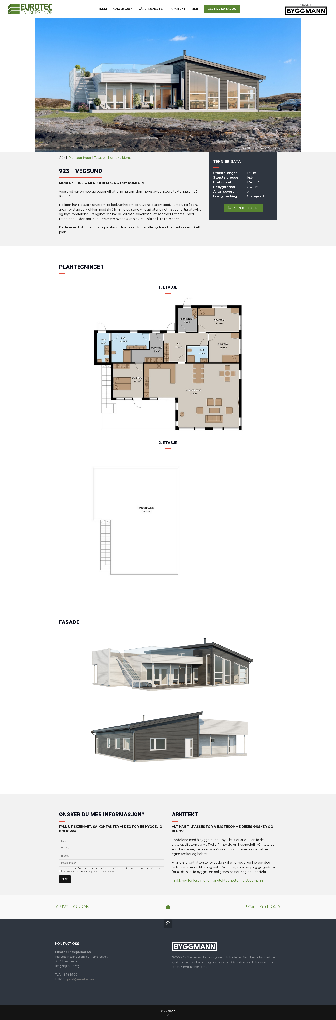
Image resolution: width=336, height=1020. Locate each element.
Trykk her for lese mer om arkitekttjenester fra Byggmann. (217, 880)
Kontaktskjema (120, 158)
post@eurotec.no (80, 979)
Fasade (100, 158)
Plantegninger (79, 158)
